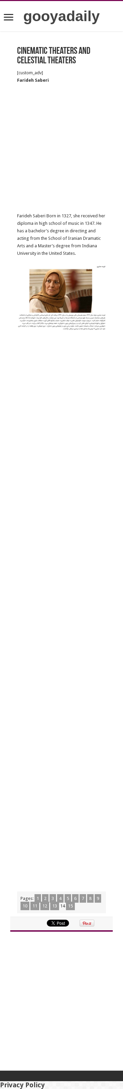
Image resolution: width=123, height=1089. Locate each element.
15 (70, 905)
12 (44, 905)
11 (34, 905)
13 (54, 905)
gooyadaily (61, 16)
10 (25, 905)
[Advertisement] (61, 148)
